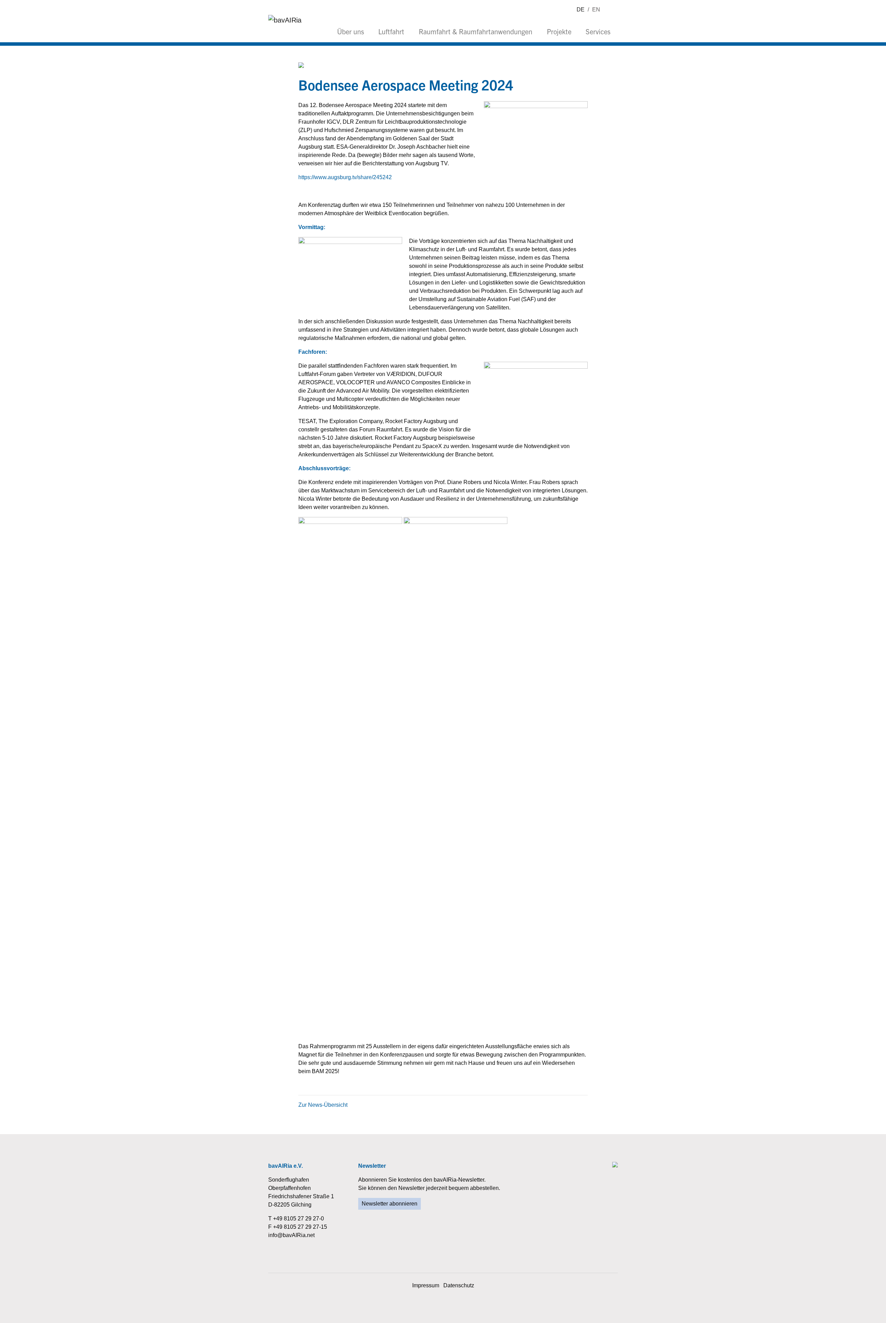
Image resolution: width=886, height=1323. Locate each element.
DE (581, 9)
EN (596, 9)
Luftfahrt (391, 31)
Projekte (559, 31)
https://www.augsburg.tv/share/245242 (345, 177)
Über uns (350, 31)
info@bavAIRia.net (291, 1235)
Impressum (425, 1285)
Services (598, 31)
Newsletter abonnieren (389, 1204)
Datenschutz (458, 1285)
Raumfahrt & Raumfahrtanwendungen (475, 31)
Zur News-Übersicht (322, 1105)
